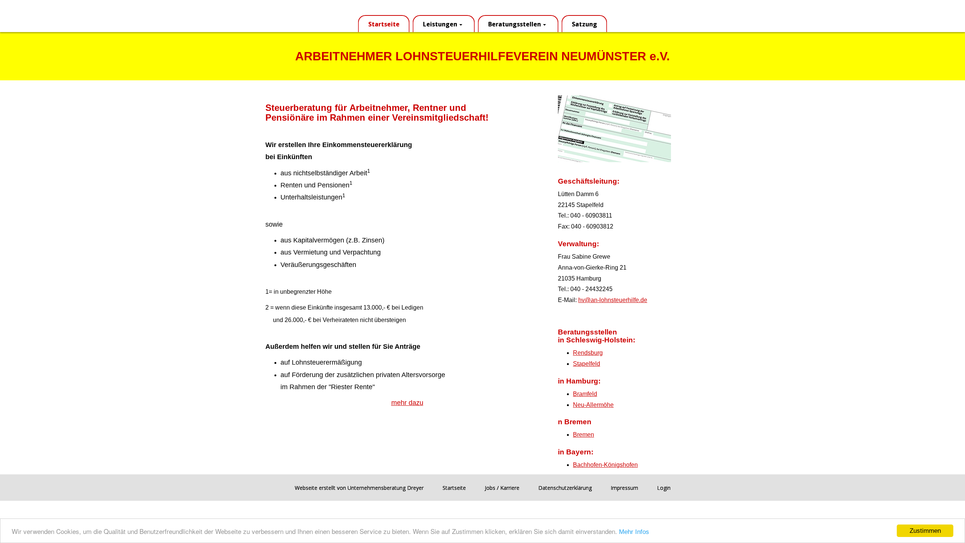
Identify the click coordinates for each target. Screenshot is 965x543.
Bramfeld (585, 394)
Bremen (583, 434)
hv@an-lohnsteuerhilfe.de (612, 300)
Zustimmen (925, 530)
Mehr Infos (634, 531)
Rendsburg (588, 353)
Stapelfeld (586, 363)
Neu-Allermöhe (593, 405)
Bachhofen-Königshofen (605, 465)
